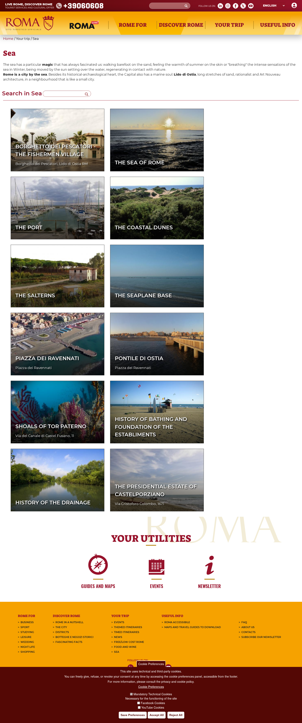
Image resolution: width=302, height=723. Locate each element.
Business (27, 622)
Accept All (157, 715)
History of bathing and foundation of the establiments (151, 427)
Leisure (26, 637)
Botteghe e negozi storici (74, 637)
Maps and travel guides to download (192, 627)
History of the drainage (53, 502)
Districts (62, 632)
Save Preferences (133, 715)
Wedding (27, 641)
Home (8, 39)
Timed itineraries (126, 632)
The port (28, 227)
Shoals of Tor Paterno (50, 426)
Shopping (28, 651)
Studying (27, 632)
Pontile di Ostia (139, 358)
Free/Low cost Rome (129, 641)
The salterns (35, 295)
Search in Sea (22, 93)
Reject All (175, 715)
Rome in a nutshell (69, 622)
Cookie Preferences (151, 664)
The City (61, 627)
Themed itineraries (128, 627)
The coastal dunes (144, 227)
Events (119, 622)
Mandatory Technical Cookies (153, 694)
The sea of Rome (140, 162)
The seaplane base (143, 295)
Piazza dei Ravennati (47, 358)
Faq (244, 622)
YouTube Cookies (152, 707)
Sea (116, 651)
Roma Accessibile (177, 622)
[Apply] (86, 94)
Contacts (248, 632)
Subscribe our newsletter (261, 637)
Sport (25, 627)
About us (248, 627)
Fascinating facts (68, 641)
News (118, 637)
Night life (28, 646)
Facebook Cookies (153, 703)
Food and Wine (125, 646)
